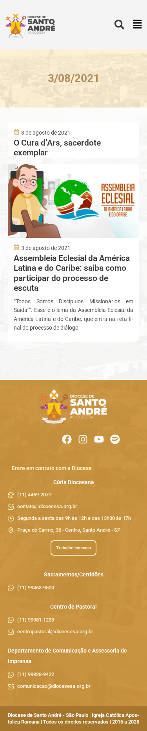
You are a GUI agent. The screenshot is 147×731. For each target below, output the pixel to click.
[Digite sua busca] (119, 25)
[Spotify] (115, 439)
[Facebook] (67, 439)
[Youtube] (99, 439)
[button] (137, 25)
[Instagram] (83, 439)
